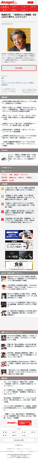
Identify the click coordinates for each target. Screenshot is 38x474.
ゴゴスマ (3, 82)
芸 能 (4, 6)
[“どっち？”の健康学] (19, 248)
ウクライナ (24, 175)
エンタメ (24, 10)
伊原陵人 (29, 177)
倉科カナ (21, 177)
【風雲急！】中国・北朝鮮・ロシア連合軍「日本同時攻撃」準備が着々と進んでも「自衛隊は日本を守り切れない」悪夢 (19, 197)
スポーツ (14, 6)
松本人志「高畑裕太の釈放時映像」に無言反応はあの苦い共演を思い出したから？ (29, 91)
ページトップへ (19, 440)
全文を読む (19, 68)
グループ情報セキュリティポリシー (22, 448)
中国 (10, 175)
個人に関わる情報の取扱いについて (10, 451)
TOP (30, 2)
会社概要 (9, 448)
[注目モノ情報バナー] (19, 259)
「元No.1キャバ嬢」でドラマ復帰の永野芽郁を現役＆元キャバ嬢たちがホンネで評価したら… (20, 190)
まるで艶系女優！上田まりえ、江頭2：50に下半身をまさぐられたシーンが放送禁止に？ (8, 91)
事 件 (4, 10)
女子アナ (14, 10)
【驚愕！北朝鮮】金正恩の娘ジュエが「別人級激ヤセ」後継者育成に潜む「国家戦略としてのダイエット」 (19, 213)
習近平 (16, 175)
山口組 (11, 180)
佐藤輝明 (4, 180)
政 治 (33, 6)
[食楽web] (19, 269)
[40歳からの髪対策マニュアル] (19, 238)
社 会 (23, 6)
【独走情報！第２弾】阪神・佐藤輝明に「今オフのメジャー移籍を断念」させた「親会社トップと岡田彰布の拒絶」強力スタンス (19, 220)
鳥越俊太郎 (4, 84)
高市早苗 (4, 177)
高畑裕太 (31, 82)
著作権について (23, 451)
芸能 (2, 78)
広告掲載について (32, 451)
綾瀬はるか (13, 177)
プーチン (4, 175)
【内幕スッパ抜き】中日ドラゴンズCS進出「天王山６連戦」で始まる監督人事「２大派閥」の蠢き (19, 205)
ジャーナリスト (11, 82)
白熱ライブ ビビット (22, 82)
